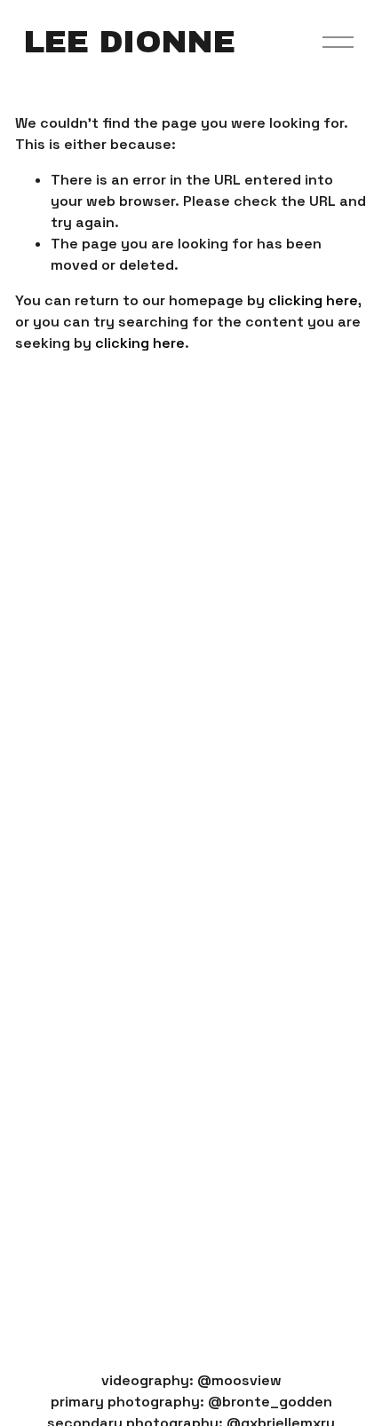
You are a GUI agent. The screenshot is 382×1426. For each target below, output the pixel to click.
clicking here (313, 300)
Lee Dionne (129, 42)
